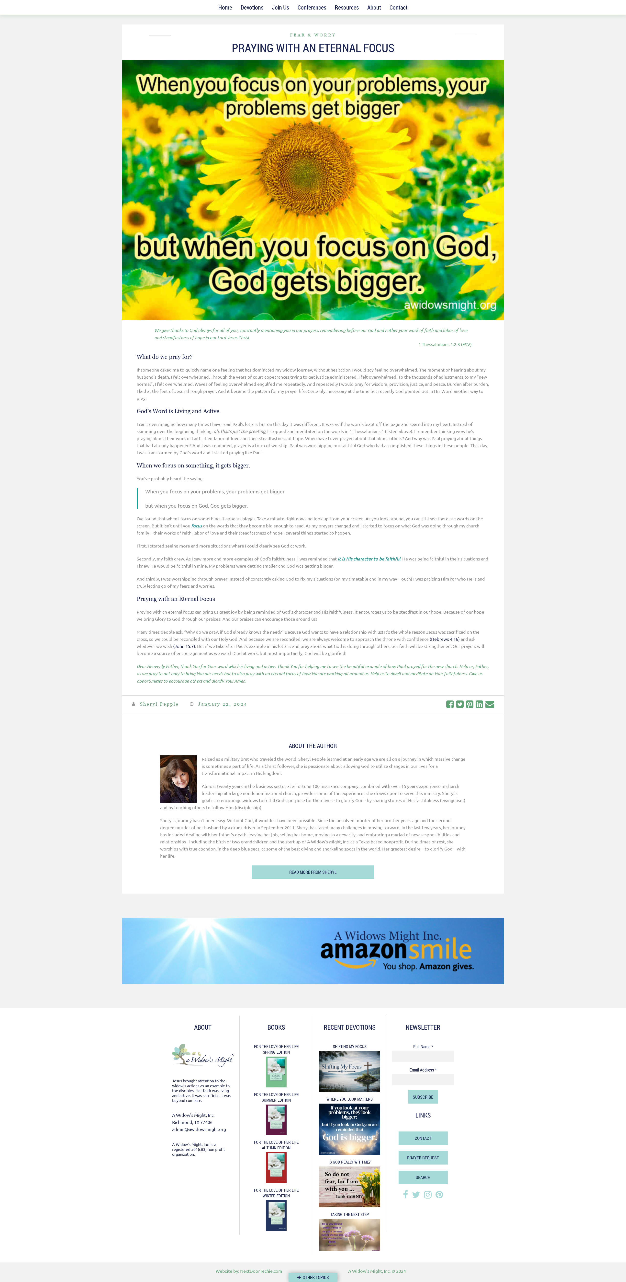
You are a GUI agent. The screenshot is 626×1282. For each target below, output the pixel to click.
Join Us (280, 7)
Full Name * (423, 1046)
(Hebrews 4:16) (445, 638)
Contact (398, 7)
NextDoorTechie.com (261, 1270)
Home (225, 7)
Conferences (312, 7)
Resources (347, 7)
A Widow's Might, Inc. (369, 1270)
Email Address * (423, 1070)
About (374, 7)
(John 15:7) (184, 646)
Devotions (252, 7)
